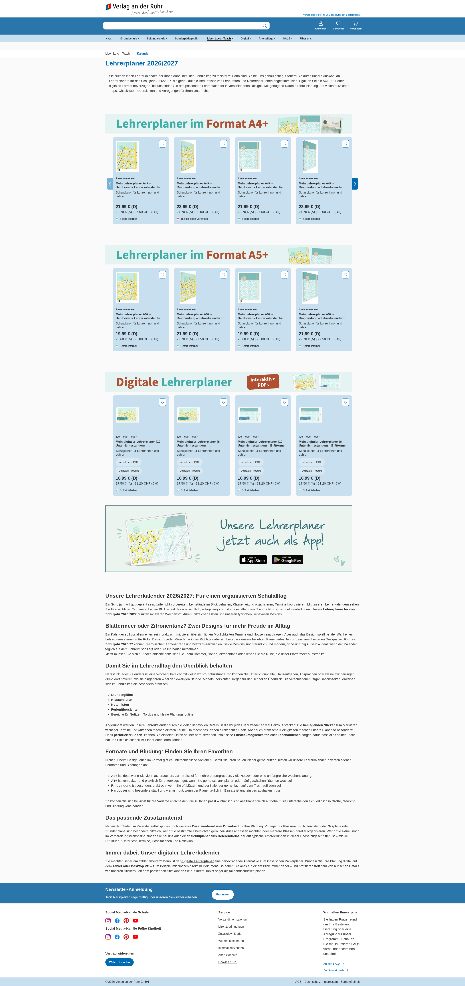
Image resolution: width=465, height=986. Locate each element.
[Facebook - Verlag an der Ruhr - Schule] (117, 920)
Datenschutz (312, 981)
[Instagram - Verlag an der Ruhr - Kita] (108, 936)
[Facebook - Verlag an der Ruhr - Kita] (117, 936)
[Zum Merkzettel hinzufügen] (162, 144)
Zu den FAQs (331, 963)
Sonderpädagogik (186, 38)
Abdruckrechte (227, 955)
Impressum (331, 981)
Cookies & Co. (227, 962)
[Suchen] (265, 26)
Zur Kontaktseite (333, 970)
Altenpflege (266, 38)
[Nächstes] (355, 184)
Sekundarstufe (156, 38)
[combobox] (181, 26)
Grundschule (128, 38)
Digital (245, 38)
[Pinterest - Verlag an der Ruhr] (126, 920)
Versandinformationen (232, 919)
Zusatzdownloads (229, 933)
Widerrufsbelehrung (231, 940)
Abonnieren (222, 894)
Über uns (306, 38)
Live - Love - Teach (219, 38)
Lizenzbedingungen (231, 926)
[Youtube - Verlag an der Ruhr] (135, 920)
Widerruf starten (119, 962)
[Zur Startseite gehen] (167, 9)
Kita (108, 38)
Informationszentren (231, 947)
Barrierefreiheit (350, 981)
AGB (298, 981)
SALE (286, 38)
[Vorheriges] (110, 184)
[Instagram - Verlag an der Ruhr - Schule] (108, 920)
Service (224, 912)
